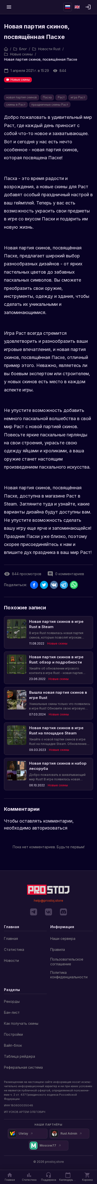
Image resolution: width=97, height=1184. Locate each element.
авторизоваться (49, 828)
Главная (11, 938)
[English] (77, 7)
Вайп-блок (13, 1045)
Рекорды (12, 1001)
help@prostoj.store (48, 900)
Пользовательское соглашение (66, 961)
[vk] (48, 911)
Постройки (13, 1034)
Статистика (14, 949)
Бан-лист (12, 1012)
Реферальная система (23, 1067)
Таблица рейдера (19, 1056)
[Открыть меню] (9, 7)
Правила (57, 949)
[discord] (63, 911)
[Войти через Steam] (88, 7)
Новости (11, 960)
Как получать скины (21, 1023)
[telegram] (33, 911)
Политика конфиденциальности (69, 974)
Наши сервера (62, 938)
